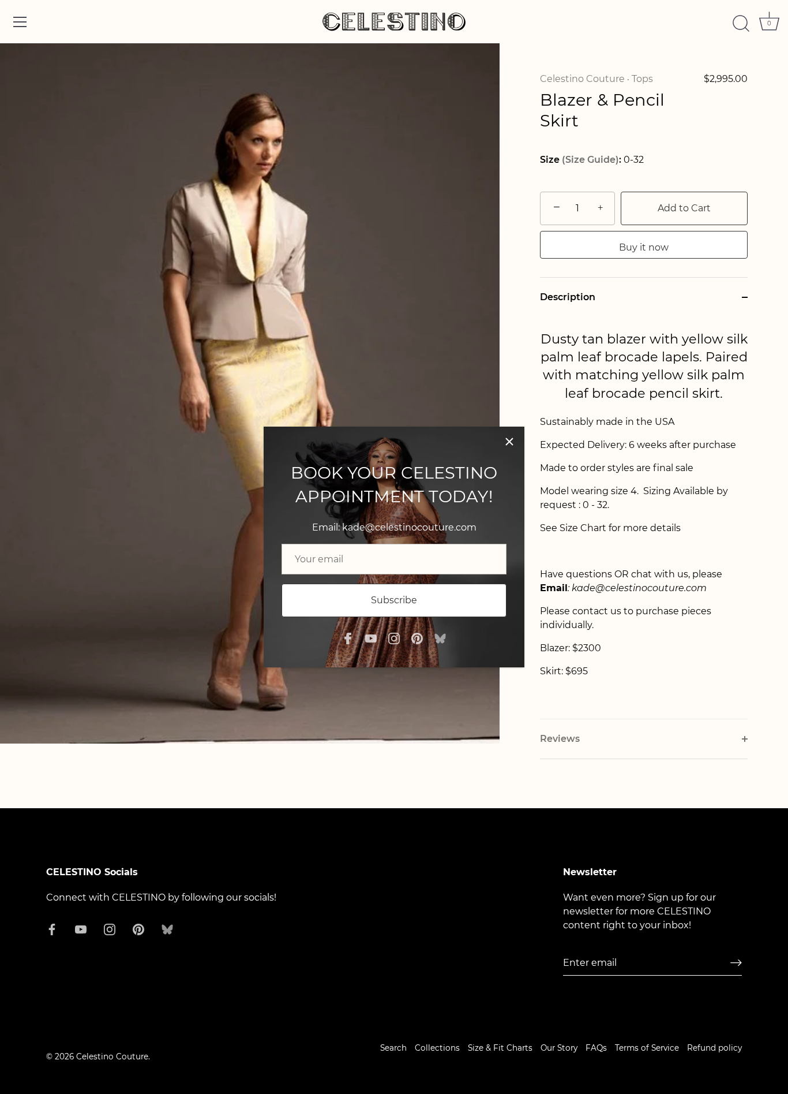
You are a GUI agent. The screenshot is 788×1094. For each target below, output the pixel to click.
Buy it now (644, 247)
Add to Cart (684, 208)
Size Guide (590, 159)
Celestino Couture (582, 78)
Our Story (559, 1047)
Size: (580, 159)
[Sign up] (736, 963)
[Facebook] (348, 637)
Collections (437, 1047)
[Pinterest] (417, 637)
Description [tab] (567, 297)
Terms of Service (647, 1047)
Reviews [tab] (560, 738)
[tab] (644, 518)
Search (393, 1047)
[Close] (509, 441)
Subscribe (394, 600)
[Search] (740, 23)
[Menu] (20, 22)
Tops (642, 78)
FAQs (596, 1047)
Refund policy (714, 1047)
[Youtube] (371, 637)
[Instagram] (394, 637)
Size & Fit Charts (500, 1047)
